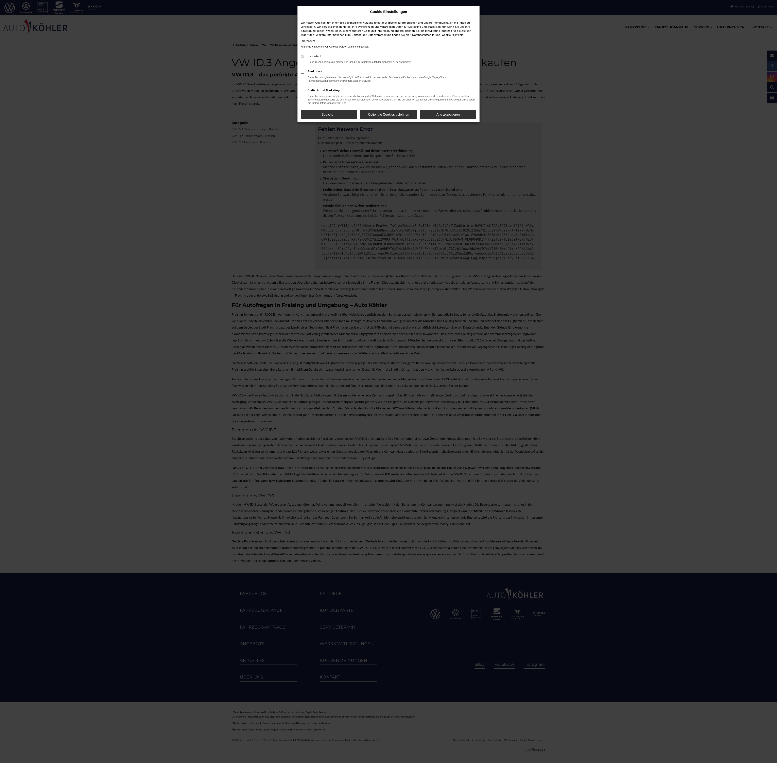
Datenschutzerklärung (426, 34)
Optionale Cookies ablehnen (388, 114)
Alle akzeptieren (448, 114)
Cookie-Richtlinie (452, 34)
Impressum (308, 40)
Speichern (329, 114)
